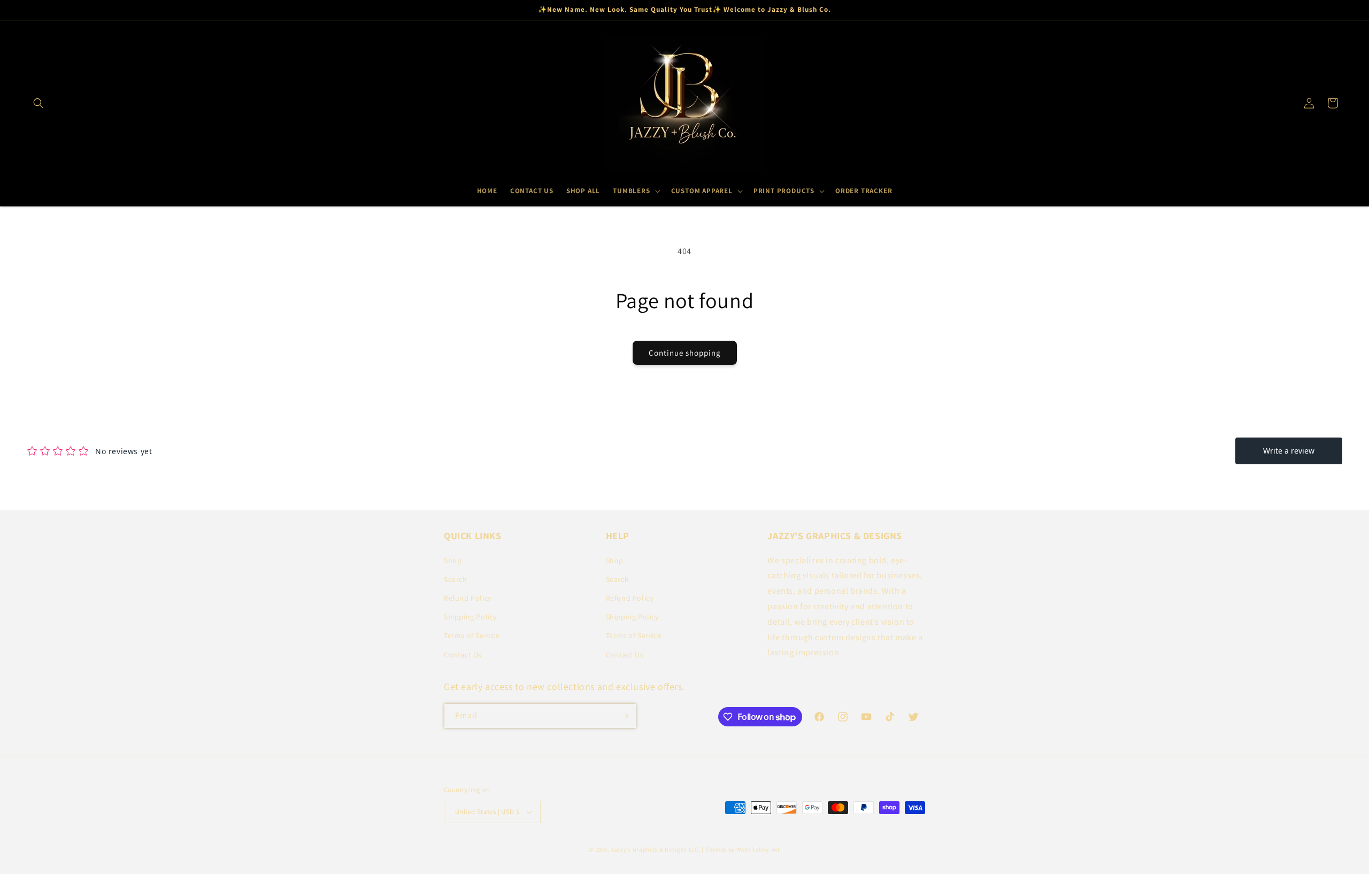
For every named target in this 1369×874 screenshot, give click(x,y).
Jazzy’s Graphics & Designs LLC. (656, 849)
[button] (38, 103)
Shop (453, 560)
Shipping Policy (470, 617)
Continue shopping (685, 353)
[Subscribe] (624, 716)
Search (455, 579)
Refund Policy (467, 598)
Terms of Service (472, 635)
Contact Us (463, 655)
